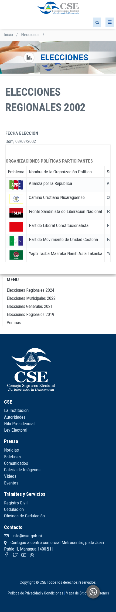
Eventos (11, 483)
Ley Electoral (15, 430)
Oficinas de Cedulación (24, 515)
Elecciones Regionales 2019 (30, 314)
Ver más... (15, 322)
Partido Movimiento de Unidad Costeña (63, 239)
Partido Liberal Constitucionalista (58, 225)
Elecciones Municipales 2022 (31, 298)
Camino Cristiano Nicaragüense (57, 197)
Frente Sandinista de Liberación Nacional (65, 211)
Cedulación (14, 509)
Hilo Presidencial (19, 423)
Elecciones (30, 34)
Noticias (11, 450)
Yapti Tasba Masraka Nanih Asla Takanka (65, 253)
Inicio (8, 34)
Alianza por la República (50, 183)
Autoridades (15, 417)
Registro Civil (16, 503)
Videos (10, 476)
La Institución (16, 410)
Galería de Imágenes (22, 469)
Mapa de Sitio (76, 593)
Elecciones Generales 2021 (30, 306)
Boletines (12, 456)
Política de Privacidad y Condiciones (35, 593)
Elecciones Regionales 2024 (30, 290)
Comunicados (16, 463)
